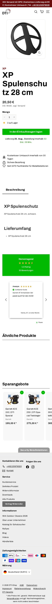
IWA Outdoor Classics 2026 (14, 516)
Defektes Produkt (10, 486)
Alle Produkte (8, 499)
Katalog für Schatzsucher (13, 524)
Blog (4, 533)
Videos (5, 537)
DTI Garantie (7, 592)
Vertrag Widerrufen (14, 504)
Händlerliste (7, 541)
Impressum (7, 589)
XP (4, 68)
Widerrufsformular (10, 491)
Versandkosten (13, 599)
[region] (26, 300)
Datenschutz (31, 585)
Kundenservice (9, 482)
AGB (22, 585)
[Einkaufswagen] (42, 11)
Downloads (7, 495)
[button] (6, 299)
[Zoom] (39, 52)
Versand (21, 106)
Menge (6, 112)
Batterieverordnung (22, 589)
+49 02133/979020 (41, 5)
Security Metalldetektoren (33, 450)
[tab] (15, 190)
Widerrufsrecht (39, 589)
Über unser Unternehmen (14, 520)
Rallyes (5, 529)
